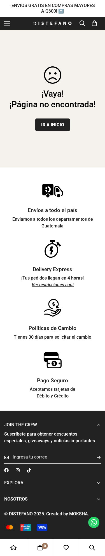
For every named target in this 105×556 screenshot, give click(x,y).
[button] (94, 23)
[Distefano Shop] (52, 23)
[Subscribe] (94, 457)
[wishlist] (66, 547)
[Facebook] (6, 470)
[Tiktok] (29, 470)
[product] (13, 547)
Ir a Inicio (52, 124)
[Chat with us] (93, 522)
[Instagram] (17, 470)
